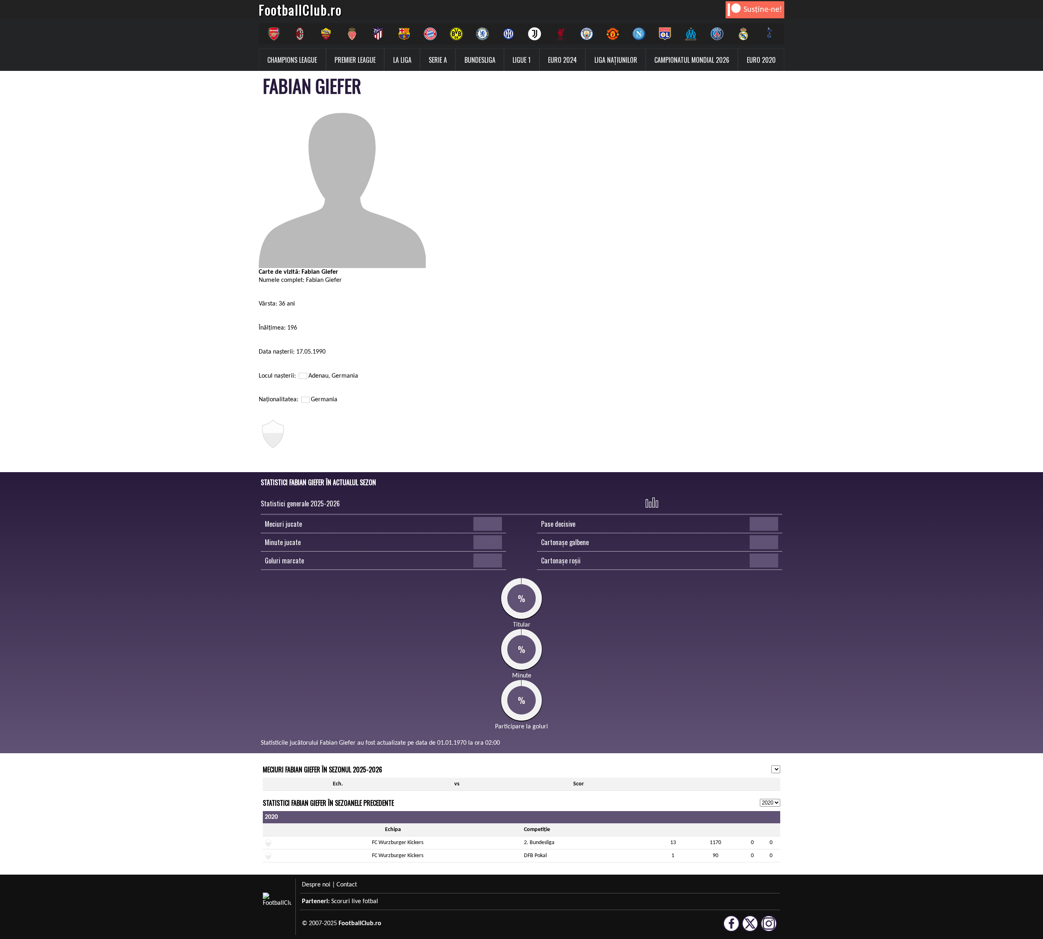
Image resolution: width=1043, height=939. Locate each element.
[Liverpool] (561, 33)
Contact (347, 885)
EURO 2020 (761, 60)
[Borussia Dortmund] (456, 33)
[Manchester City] (587, 33)
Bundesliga (479, 60)
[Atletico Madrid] (378, 33)
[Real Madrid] (743, 33)
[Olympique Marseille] (691, 33)
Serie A (438, 60)
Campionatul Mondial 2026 (691, 60)
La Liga (402, 60)
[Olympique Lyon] (665, 33)
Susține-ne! (763, 10)
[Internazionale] (508, 33)
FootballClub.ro (300, 9)
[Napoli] (639, 33)
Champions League (292, 60)
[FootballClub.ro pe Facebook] (731, 928)
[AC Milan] (300, 33)
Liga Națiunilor (615, 60)
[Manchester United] (613, 33)
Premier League (355, 60)
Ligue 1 (521, 60)
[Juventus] (535, 33)
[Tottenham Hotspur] (769, 33)
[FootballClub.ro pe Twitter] (750, 928)
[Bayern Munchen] (430, 33)
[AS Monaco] (352, 33)
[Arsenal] (274, 33)
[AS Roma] (326, 33)
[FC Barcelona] (404, 33)
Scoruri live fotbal (354, 901)
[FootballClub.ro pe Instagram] (769, 928)
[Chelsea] (482, 33)
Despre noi (316, 885)
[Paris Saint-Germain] (717, 33)
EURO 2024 (562, 60)
